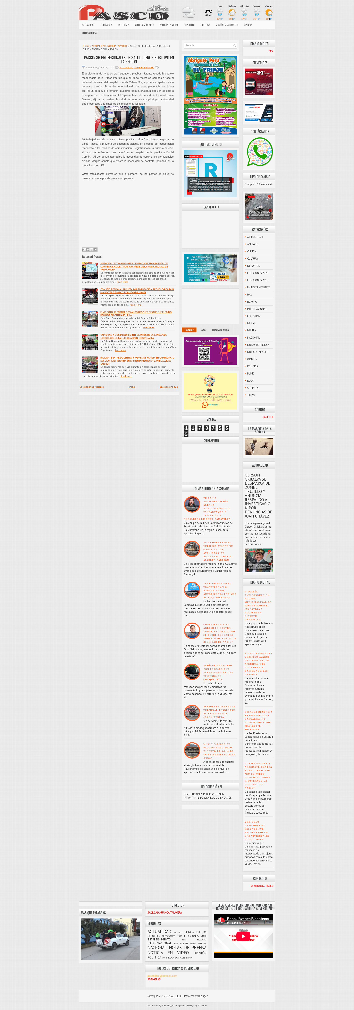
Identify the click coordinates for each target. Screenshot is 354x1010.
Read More (122, 281)
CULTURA (252, 258)
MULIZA (251, 330)
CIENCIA (252, 251)
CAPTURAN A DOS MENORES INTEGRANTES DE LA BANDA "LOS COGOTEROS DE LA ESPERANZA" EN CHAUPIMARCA (133, 336)
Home (86, 45)
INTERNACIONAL (90, 33)
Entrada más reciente (92, 386)
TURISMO (106, 24)
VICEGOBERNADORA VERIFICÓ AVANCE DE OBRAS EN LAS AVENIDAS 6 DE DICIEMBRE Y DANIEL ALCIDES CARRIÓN (258, 664)
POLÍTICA (205, 25)
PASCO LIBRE (175, 996)
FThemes (202, 1005)
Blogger (203, 996)
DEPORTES (189, 25)
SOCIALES (253, 388)
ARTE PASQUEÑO (144, 24)
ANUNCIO (252, 244)
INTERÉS (123, 24)
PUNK (250, 373)
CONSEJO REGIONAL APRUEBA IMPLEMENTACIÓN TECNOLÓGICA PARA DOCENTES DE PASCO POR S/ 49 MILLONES (137, 291)
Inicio (132, 386)
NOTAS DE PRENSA (258, 345)
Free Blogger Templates (173, 1005)
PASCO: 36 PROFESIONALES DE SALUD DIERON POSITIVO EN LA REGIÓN (129, 59)
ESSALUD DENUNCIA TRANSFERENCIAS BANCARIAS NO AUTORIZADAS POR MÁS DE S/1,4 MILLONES (219, 591)
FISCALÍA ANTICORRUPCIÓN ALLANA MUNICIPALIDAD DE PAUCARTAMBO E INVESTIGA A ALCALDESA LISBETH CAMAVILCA (207, 508)
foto (249, 294)
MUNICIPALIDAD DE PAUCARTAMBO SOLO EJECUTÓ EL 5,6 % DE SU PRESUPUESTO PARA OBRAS (219, 751)
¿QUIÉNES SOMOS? (227, 24)
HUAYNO (252, 301)
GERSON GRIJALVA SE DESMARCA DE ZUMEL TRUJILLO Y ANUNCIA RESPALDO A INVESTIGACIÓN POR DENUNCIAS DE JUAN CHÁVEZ (258, 495)
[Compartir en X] (92, 249)
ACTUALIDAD (88, 25)
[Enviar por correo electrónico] (84, 249)
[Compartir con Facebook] (95, 249)
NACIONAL (253, 337)
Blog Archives (220, 330)
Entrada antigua (169, 386)
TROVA (251, 395)
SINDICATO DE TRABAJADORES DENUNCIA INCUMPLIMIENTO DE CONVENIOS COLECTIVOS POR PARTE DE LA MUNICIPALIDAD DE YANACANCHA (134, 266)
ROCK (250, 380)
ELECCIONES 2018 (257, 280)
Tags (203, 330)
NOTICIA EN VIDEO (169, 25)
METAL (251, 323)
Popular (189, 330)
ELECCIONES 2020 (257, 273)
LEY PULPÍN (253, 316)
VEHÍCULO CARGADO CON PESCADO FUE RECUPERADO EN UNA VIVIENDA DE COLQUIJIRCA (218, 672)
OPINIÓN (248, 25)
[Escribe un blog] (88, 249)
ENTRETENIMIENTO (258, 287)
